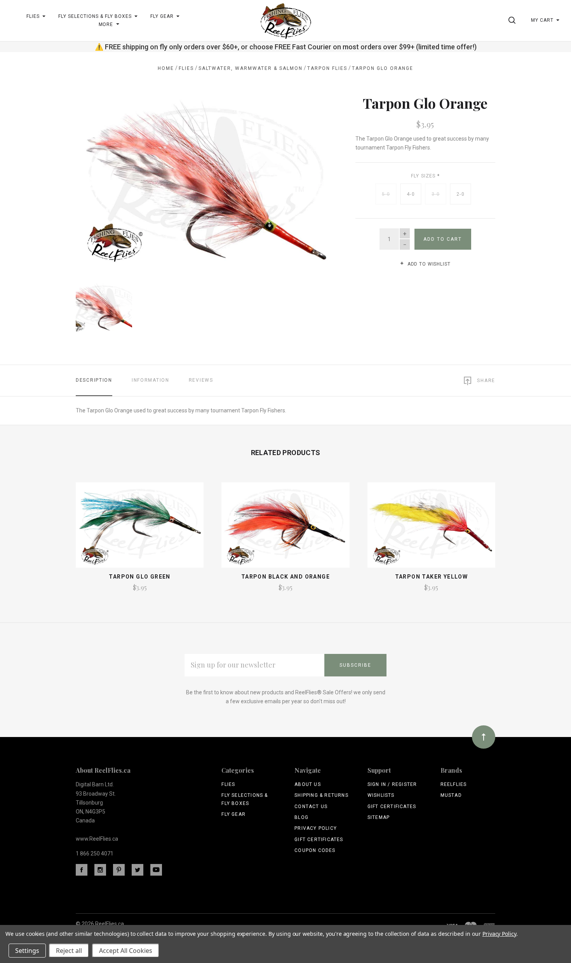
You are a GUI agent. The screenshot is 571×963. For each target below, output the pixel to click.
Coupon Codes (314, 850)
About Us (307, 784)
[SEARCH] (513, 20)
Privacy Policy (315, 828)
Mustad (451, 795)
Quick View (140, 528)
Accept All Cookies (125, 950)
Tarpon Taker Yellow (431, 577)
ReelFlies (453, 784)
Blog (301, 817)
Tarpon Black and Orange (285, 577)
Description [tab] (94, 380)
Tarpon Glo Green (139, 577)
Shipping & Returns (321, 795)
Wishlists (381, 795)
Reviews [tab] (201, 380)
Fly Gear (233, 814)
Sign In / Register (392, 784)
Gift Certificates (318, 839)
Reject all (69, 950)
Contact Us (310, 806)
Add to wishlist (428, 264)
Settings (27, 950)
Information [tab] (150, 380)
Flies (228, 784)
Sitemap (378, 817)
